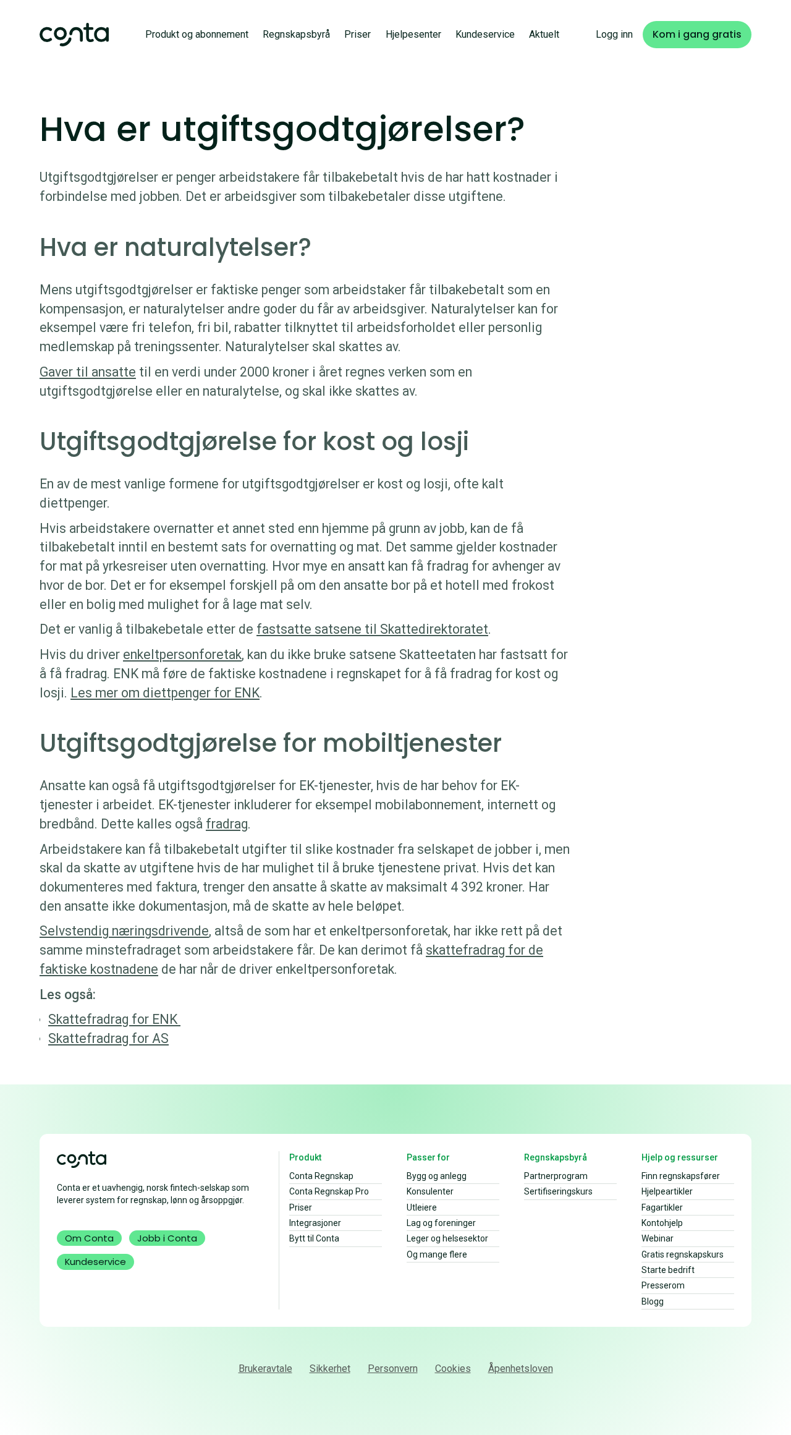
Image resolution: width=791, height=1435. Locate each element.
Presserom (663, 1285)
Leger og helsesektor (447, 1238)
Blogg (652, 1301)
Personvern (393, 1368)
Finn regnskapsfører (680, 1176)
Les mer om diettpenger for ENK (165, 692)
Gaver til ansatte (88, 372)
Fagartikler (662, 1207)
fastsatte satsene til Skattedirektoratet (372, 629)
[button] (196, 34)
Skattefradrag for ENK (114, 1019)
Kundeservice (485, 34)
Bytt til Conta (314, 1238)
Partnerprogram (556, 1176)
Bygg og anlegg (437, 1176)
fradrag (227, 824)
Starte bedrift (668, 1270)
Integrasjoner (315, 1223)
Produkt (305, 1157)
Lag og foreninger (441, 1223)
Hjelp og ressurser (679, 1157)
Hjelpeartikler (667, 1191)
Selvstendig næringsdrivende (124, 931)
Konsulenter (430, 1191)
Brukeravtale (265, 1368)
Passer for (428, 1157)
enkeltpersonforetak (182, 654)
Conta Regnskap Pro (329, 1191)
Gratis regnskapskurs (682, 1254)
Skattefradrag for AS (108, 1038)
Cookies (453, 1368)
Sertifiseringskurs (558, 1191)
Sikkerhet (330, 1368)
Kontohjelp (662, 1223)
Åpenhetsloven (520, 1368)
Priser (357, 34)
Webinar (657, 1238)
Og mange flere (437, 1254)
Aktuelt (544, 34)
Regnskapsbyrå (296, 34)
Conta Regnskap (321, 1176)
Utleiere (422, 1207)
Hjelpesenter (413, 34)
